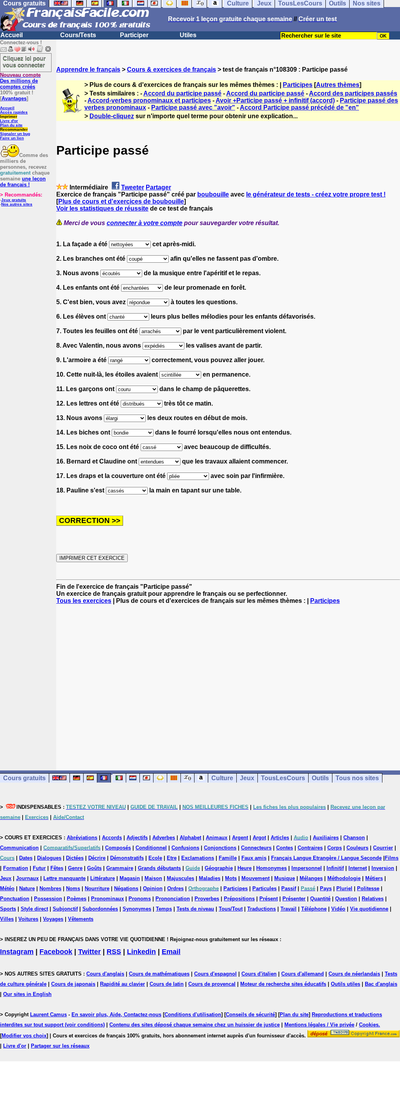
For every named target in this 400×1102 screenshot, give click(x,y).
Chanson (354, 837)
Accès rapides (14, 112)
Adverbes (163, 837)
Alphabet (190, 837)
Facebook (55, 952)
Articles (280, 837)
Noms (73, 888)
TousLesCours (283, 778)
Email (171, 952)
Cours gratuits (24, 778)
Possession (48, 899)
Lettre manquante (64, 878)
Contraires (310, 848)
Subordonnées (100, 909)
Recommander (14, 129)
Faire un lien (12, 138)
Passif (288, 888)
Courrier (383, 848)
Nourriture (97, 888)
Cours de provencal (212, 984)
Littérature (102, 878)
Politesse (368, 888)
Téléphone (314, 909)
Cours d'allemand (302, 974)
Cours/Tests (78, 35)
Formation (15, 868)
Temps (164, 909)
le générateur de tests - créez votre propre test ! (316, 194)
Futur (39, 868)
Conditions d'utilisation (192, 1014)
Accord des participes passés (353, 93)
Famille (228, 858)
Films (391, 858)
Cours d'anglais (105, 974)
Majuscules (180, 878)
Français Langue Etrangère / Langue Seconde (326, 858)
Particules (264, 888)
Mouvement (255, 878)
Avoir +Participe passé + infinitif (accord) (275, 100)
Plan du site (11, 125)
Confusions (185, 848)
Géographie (219, 868)
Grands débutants (159, 868)
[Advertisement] (228, 680)
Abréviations (82, 837)
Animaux (216, 837)
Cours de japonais (73, 984)
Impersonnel (306, 868)
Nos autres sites (16, 204)
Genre (75, 868)
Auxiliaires (326, 837)
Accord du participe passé (182, 93)
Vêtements (80, 919)
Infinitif (335, 868)
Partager (158, 187)
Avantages (14, 98)
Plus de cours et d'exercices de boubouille (121, 201)
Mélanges (311, 878)
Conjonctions (220, 848)
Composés (118, 848)
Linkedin (141, 952)
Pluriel (344, 888)
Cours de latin (167, 984)
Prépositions (239, 899)
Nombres (50, 888)
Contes (284, 848)
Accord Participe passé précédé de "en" (299, 107)
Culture (222, 778)
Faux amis (253, 858)
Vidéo (338, 909)
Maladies (209, 878)
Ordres (175, 888)
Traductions (261, 909)
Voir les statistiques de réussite (102, 208)
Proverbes (207, 899)
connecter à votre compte (144, 223)
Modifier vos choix (24, 1036)
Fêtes (56, 868)
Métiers (374, 878)
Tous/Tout (231, 909)
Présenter (293, 899)
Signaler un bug (15, 134)
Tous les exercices (83, 600)
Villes (7, 919)
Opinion (152, 888)
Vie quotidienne (369, 909)
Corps (334, 848)
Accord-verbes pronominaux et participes (149, 100)
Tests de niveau (195, 909)
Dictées (75, 858)
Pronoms (140, 899)
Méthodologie (344, 878)
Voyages (53, 919)
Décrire (96, 858)
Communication (19, 848)
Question (346, 899)
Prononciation (172, 899)
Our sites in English (27, 994)
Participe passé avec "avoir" (193, 107)
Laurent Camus (48, 1014)
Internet (357, 868)
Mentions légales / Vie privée (319, 1025)
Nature (27, 888)
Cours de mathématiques (159, 974)
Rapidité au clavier (122, 984)
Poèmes (76, 899)
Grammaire (119, 868)
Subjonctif (65, 909)
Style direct (34, 909)
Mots (231, 878)
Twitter (89, 952)
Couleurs (357, 848)
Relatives (373, 899)
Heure (245, 868)
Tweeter (132, 187)
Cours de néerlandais (354, 974)
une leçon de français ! (23, 182)
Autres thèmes (337, 84)
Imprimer (8, 116)
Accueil (11, 35)
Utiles (188, 35)
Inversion (382, 868)
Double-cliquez (111, 116)
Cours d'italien (259, 974)
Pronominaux (107, 899)
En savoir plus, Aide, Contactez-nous (116, 1014)
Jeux (247, 778)
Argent (240, 837)
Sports (8, 909)
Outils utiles (345, 984)
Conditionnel (151, 848)
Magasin (130, 878)
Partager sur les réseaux (60, 1046)
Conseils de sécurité (250, 1014)
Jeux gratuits (13, 200)
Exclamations (197, 858)
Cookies (369, 1025)
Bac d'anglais (381, 984)
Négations (126, 888)
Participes (297, 84)
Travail (288, 909)
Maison (153, 878)
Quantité (320, 899)
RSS (114, 952)
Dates (25, 858)
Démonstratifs (127, 858)
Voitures (28, 919)
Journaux (27, 878)
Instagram (17, 952)
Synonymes (137, 909)
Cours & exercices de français (171, 69)
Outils (320, 778)
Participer (134, 35)
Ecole (155, 858)
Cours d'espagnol (215, 974)
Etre (172, 858)
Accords (112, 837)
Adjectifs (137, 837)
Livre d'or (9, 121)
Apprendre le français (88, 69)
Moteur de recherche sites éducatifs (283, 984)
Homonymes (271, 868)
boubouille (213, 194)
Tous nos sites (357, 778)
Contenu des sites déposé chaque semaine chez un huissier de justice (194, 1025)
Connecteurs (256, 848)
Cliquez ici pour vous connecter (24, 61)
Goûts (94, 868)
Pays (326, 888)
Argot (259, 837)
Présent (268, 899)
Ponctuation (14, 899)
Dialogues (49, 858)
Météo (7, 888)
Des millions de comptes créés (20, 81)
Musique (284, 878)
